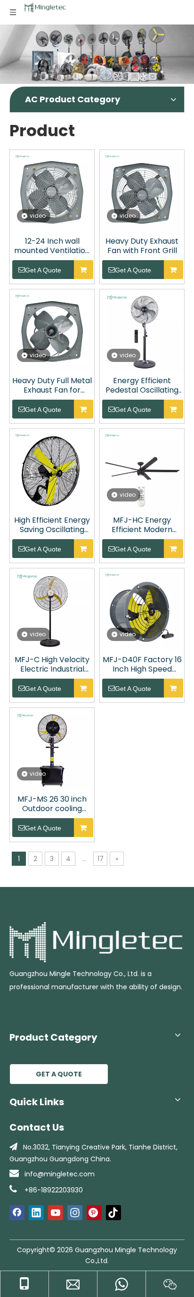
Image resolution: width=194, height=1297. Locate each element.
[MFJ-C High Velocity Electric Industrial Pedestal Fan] (52, 609)
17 (100, 858)
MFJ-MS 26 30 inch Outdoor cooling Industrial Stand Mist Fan (52, 804)
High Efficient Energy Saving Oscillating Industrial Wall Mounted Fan (52, 525)
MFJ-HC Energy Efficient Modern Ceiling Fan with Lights (142, 525)
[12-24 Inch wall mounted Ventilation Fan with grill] (52, 191)
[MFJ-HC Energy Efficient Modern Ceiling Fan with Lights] (142, 470)
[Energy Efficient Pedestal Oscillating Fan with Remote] (142, 330)
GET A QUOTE (59, 1074)
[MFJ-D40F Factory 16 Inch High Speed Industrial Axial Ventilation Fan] (142, 609)
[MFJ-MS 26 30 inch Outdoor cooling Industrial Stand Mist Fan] (52, 749)
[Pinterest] (94, 1212)
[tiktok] (113, 1212)
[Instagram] (74, 1212)
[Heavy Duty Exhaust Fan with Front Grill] (142, 191)
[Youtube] (55, 1212)
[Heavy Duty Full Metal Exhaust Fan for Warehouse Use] (52, 330)
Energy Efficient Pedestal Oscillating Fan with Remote (141, 385)
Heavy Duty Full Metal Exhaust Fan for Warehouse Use (52, 385)
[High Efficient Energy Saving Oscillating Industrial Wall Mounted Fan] (52, 470)
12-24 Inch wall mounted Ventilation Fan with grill (52, 246)
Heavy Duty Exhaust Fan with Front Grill (141, 246)
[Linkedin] (36, 1212)
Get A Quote (43, 270)
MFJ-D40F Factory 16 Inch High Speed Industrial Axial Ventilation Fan (142, 664)
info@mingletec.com (59, 1174)
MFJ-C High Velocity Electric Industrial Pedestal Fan (52, 664)
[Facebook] (16, 1212)
